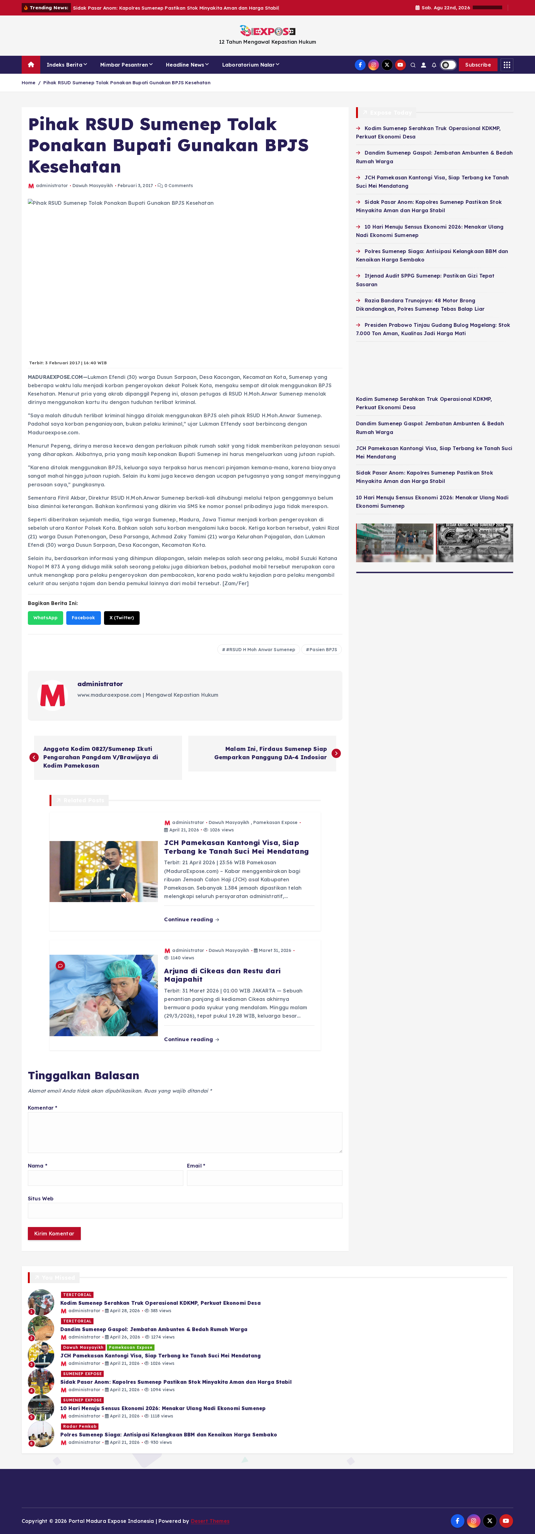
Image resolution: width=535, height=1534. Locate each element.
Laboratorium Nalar (248, 65)
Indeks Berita (64, 65)
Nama (37, 1166)
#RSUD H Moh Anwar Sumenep (260, 649)
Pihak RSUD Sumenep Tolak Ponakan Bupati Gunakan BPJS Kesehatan (127, 82)
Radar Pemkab (80, 1426)
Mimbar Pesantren (124, 65)
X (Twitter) (122, 617)
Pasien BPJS (323, 649)
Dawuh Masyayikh (92, 185)
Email (196, 1166)
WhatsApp (45, 617)
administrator (52, 185)
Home (29, 82)
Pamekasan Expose (275, 822)
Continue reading (189, 919)
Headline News (185, 65)
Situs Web (41, 1198)
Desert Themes (210, 1521)
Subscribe (478, 65)
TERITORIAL (77, 1294)
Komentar (43, 1108)
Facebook (83, 617)
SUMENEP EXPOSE (82, 1373)
